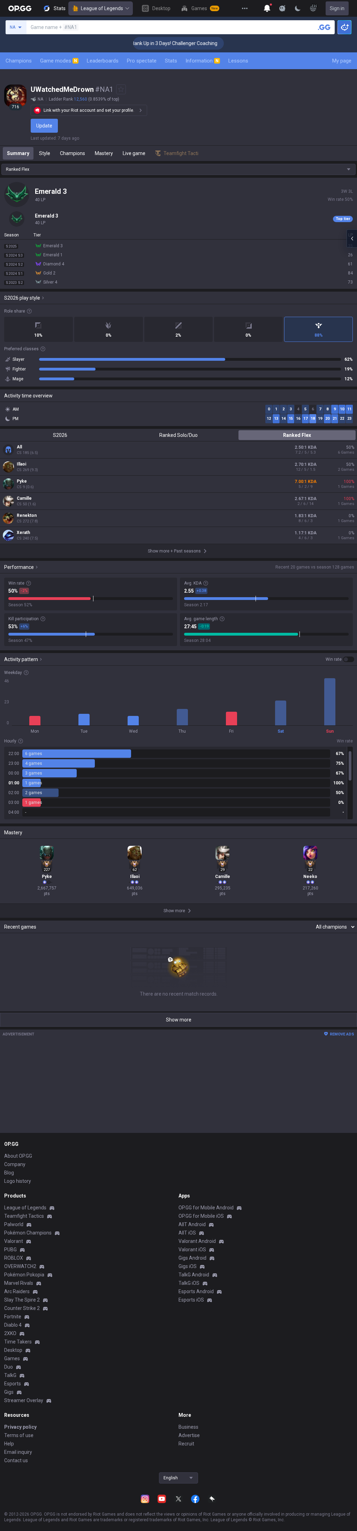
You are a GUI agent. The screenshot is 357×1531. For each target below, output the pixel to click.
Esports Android (196, 1291)
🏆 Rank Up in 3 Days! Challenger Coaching (157, 43)
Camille (24, 498)
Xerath (23, 532)
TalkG (10, 1375)
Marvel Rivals (18, 1283)
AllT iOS (187, 1233)
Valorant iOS (192, 1249)
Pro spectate (142, 61)
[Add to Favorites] (121, 89)
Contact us (16, 1460)
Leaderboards (103, 61)
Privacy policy (20, 1427)
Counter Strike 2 (22, 1308)
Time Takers (18, 1342)
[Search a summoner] (324, 27)
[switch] (340, 659)
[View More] (245, 8)
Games (12, 1358)
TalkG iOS (188, 1283)
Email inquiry (18, 1452)
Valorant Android (197, 1241)
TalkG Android (193, 1274)
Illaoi (21, 464)
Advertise (189, 1435)
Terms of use (18, 1435)
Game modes (58, 61)
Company (14, 1164)
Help (9, 1443)
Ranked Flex (297, 435)
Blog (9, 1172)
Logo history (17, 1181)
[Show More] (267, 8)
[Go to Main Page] (20, 8)
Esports (12, 1383)
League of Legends (102, 8)
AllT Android (192, 1224)
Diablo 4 (13, 1325)
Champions (19, 61)
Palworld (13, 1224)
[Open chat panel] (352, 238)
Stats (171, 61)
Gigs (9, 1392)
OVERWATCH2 (20, 1266)
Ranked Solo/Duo (178, 435)
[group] (178, 783)
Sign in (337, 8)
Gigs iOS (187, 1266)
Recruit (186, 1443)
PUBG (10, 1249)
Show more (178, 1020)
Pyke (22, 481)
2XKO (10, 1333)
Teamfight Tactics (24, 1216)
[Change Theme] (298, 8)
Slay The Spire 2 (22, 1300)
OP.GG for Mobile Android (206, 1207)
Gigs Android (192, 1258)
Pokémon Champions (28, 1233)
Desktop (13, 1350)
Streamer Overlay (23, 1400)
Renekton (27, 515)
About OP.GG (18, 1156)
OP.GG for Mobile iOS (201, 1216)
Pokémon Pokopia (24, 1274)
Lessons (238, 61)
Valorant (13, 1241)
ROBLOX (13, 1258)
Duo (8, 1367)
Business (188, 1427)
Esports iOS (191, 1300)
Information (202, 61)
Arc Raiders (17, 1291)
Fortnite (12, 1316)
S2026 (60, 435)
